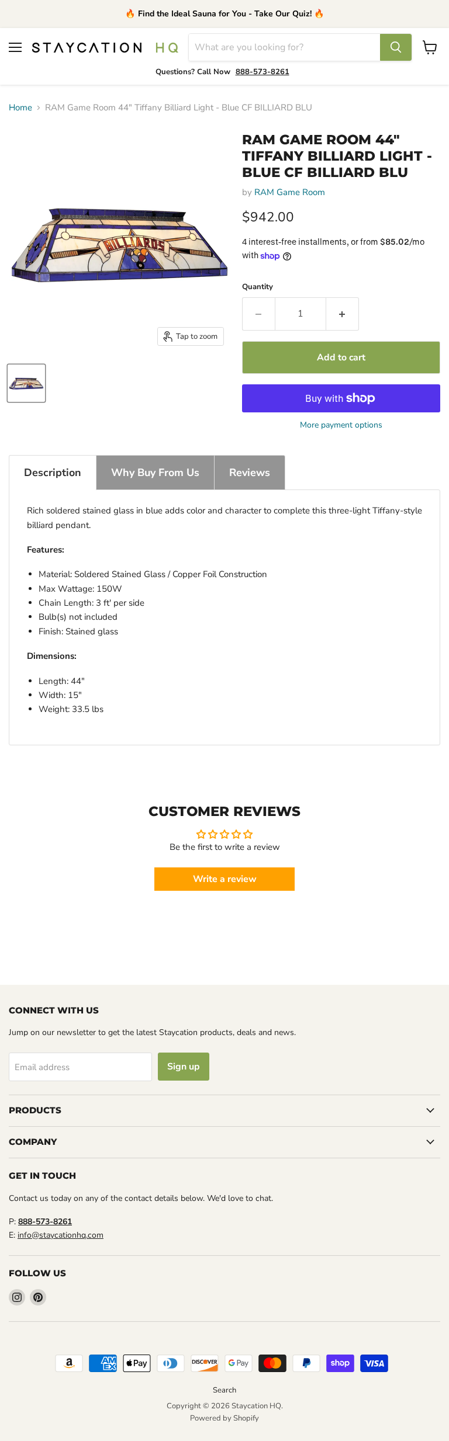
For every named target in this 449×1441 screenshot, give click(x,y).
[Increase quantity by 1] (342, 313)
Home (20, 108)
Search (224, 1390)
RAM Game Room (289, 192)
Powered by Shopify (224, 1418)
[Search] (396, 47)
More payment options (341, 425)
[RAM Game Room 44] (26, 383)
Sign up (183, 1066)
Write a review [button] (225, 879)
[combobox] (284, 47)
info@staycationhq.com (60, 1235)
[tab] (52, 472)
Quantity (257, 287)
